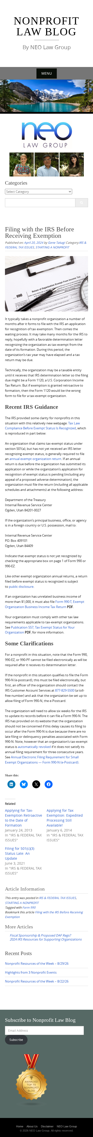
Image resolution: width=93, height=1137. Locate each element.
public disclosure (21, 586)
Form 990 (28, 907)
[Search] (81, 202)
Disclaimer (47, 1126)
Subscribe (16, 1040)
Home (19, 1126)
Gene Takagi (56, 242)
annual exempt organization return (35, 459)
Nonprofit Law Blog (46, 26)
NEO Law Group (67, 1126)
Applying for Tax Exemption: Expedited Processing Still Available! (65, 818)
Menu (46, 73)
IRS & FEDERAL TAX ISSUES (57, 898)
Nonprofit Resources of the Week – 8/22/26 (36, 981)
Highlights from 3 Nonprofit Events (31, 972)
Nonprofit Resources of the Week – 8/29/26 (36, 963)
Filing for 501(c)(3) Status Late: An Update (19, 853)
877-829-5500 (64, 690)
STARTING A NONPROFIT (52, 247)
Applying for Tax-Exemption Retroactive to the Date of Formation (23, 818)
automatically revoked (34, 746)
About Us (32, 1126)
